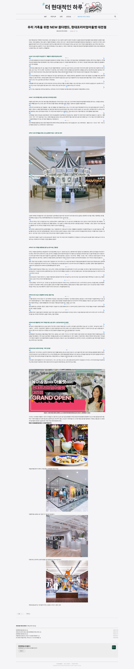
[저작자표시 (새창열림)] (29, 613)
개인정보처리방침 (75, 663)
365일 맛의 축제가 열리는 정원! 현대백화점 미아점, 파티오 (28, 632)
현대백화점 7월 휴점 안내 (21, 634)
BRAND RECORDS (62, 31)
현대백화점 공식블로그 (24, 646)
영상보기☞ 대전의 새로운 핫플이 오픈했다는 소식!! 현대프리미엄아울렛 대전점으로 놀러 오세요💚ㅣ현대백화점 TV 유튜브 (67, 412)
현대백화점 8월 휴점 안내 (21, 630)
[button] (30, 58)
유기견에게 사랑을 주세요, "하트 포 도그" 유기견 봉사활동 (27, 637)
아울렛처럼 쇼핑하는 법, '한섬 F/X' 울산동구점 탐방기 (27, 635)
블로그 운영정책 (67, 663)
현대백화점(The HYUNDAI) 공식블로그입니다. (27, 648)
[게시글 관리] (23, 614)
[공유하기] (21, 614)
